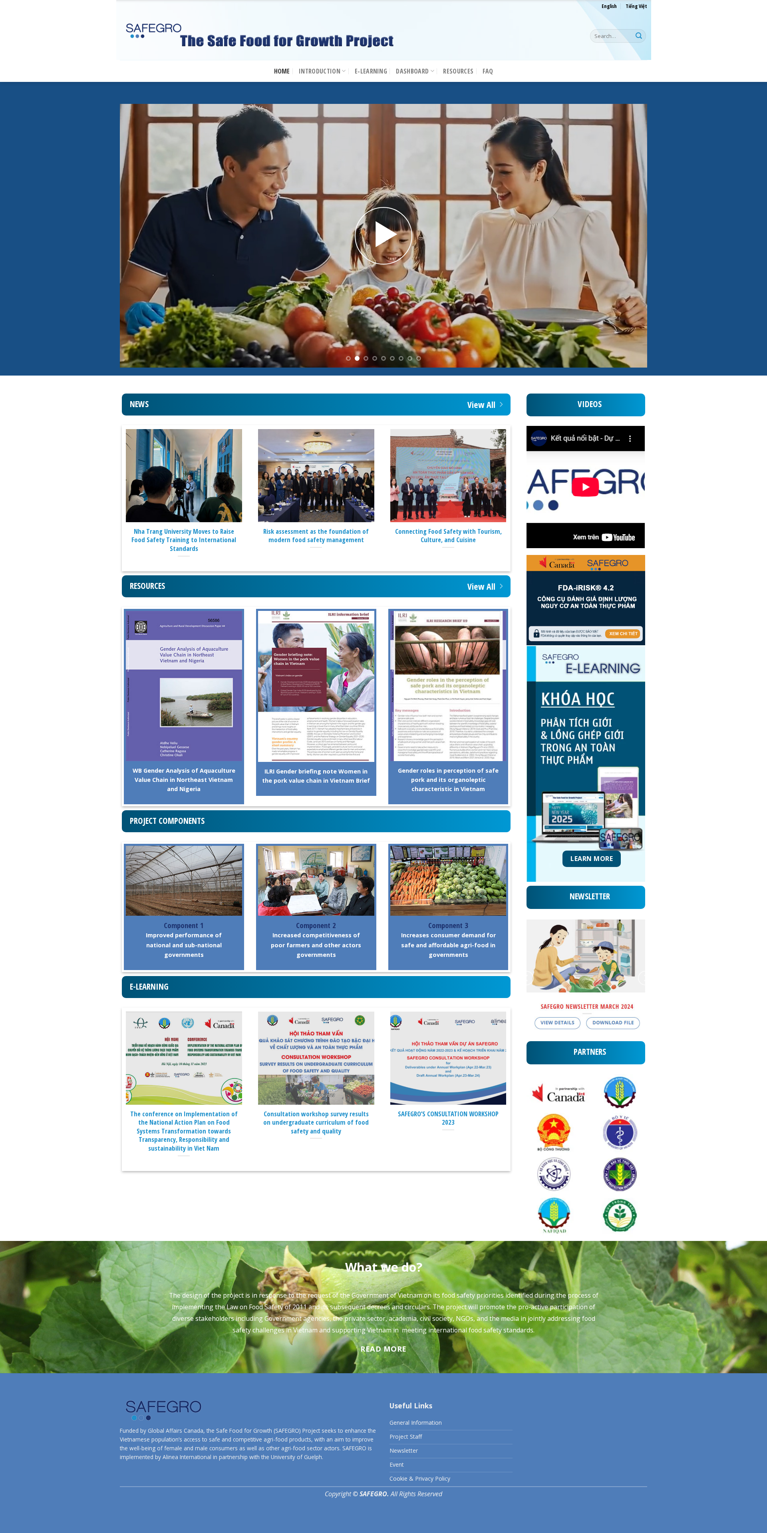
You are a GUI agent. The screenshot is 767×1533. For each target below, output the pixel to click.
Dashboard (412, 71)
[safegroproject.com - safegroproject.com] (259, 36)
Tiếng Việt (636, 6)
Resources (458, 71)
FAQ (488, 71)
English (609, 6)
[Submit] (639, 36)
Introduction (319, 71)
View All (481, 404)
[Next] (626, 235)
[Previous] (140, 235)
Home (282, 71)
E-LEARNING (371, 71)
